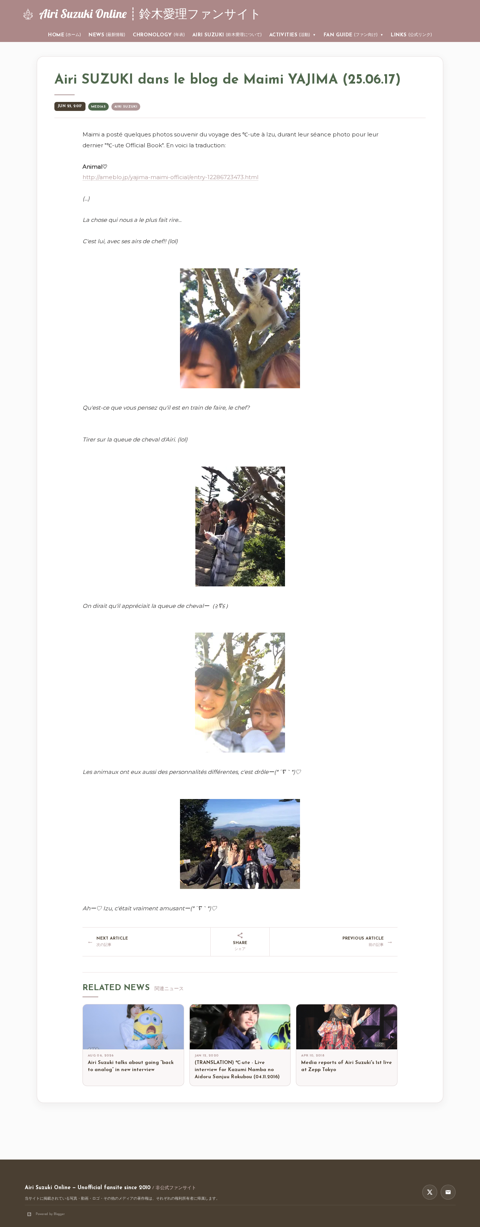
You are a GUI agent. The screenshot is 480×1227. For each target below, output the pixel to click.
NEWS (106, 35)
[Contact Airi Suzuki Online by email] (448, 1192)
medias (98, 106)
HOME (64, 35)
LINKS (411, 35)
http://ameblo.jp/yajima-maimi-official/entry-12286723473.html (170, 177)
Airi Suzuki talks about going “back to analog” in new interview (131, 1066)
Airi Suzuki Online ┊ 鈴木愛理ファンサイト (150, 13)
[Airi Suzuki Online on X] (429, 1192)
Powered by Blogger (50, 1214)
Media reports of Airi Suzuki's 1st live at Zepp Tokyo (346, 1066)
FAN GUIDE (354, 35)
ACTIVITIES (292, 35)
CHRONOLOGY (159, 35)
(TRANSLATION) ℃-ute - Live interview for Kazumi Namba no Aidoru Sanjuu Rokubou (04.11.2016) (237, 1069)
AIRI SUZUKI (227, 35)
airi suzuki (125, 106)
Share (240, 946)
